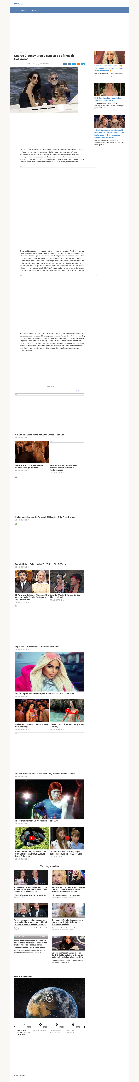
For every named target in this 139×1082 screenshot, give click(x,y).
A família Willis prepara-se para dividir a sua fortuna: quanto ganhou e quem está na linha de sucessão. (30, 889)
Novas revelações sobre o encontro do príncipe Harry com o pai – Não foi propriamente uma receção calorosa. (30, 922)
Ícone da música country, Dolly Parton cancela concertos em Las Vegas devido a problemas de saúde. (68, 889)
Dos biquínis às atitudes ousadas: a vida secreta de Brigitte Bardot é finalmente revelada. (67, 922)
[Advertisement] (69, 30)
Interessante (35, 10)
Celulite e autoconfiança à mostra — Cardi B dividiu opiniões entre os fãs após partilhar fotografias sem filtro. (67, 955)
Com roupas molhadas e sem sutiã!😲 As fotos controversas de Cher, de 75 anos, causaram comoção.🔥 (109, 68)
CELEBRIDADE (21, 10)
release (18, 3)
